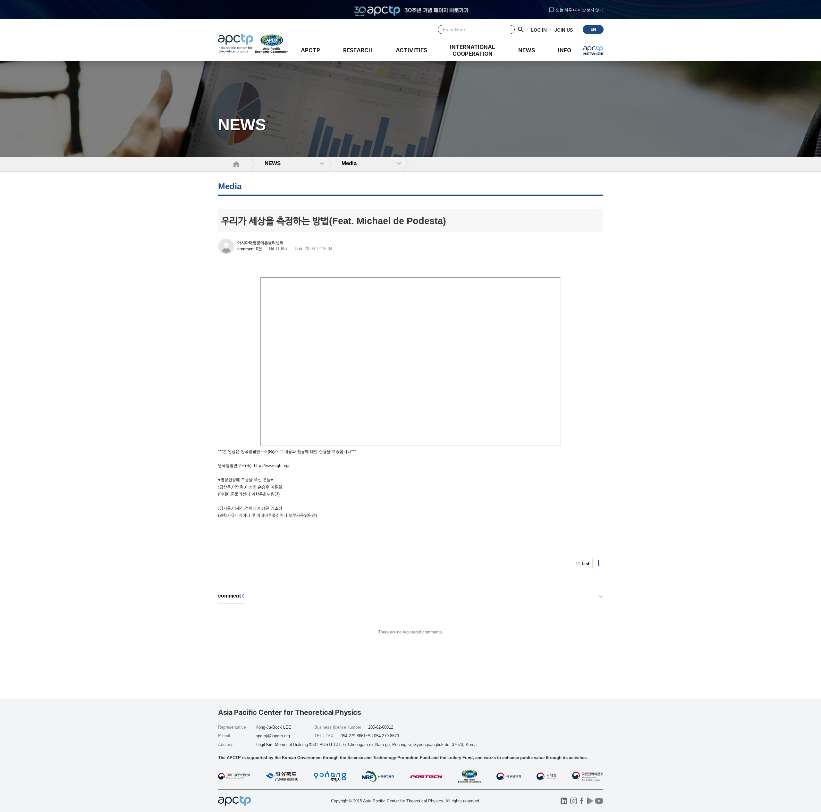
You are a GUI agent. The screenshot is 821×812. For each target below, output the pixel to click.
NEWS (526, 50)
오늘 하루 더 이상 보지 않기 (579, 9)
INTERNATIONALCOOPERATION (472, 50)
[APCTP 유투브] (599, 801)
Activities (411, 50)
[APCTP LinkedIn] (564, 801)
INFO (564, 50)
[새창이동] (272, 45)
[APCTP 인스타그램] (574, 801)
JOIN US (563, 29)
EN (593, 29)
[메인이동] (235, 45)
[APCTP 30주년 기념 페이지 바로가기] (410, 9)
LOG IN (539, 29)
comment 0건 (249, 249)
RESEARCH (358, 50)
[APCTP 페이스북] (582, 801)
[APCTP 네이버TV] (590, 801)
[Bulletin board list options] (598, 563)
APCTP (310, 50)
